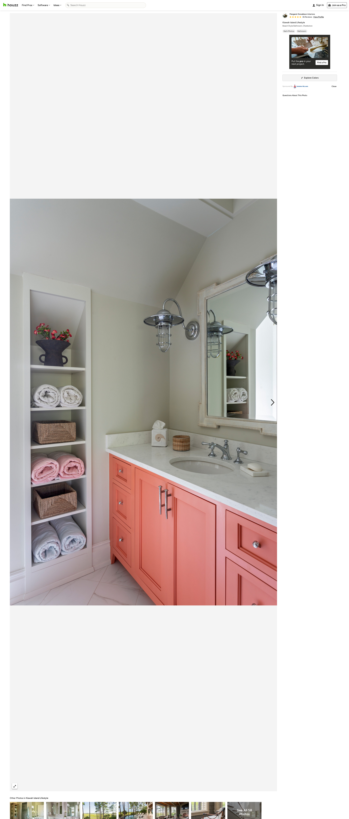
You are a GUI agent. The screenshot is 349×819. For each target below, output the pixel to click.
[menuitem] (28, 5)
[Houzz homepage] (10, 5)
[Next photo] (272, 402)
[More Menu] (272, 786)
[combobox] (105, 5)
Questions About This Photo (294, 95)
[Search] (68, 5)
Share (138, 786)
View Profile (318, 17)
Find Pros (27, 5)
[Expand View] (14, 786)
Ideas (56, 5)
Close (334, 86)
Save (152, 786)
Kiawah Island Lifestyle (37, 798)
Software (43, 5)
